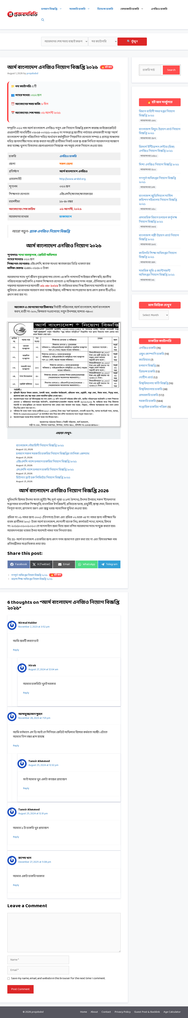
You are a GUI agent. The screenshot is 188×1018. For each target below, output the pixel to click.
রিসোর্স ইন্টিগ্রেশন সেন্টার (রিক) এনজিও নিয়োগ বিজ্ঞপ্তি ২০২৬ (156, 149)
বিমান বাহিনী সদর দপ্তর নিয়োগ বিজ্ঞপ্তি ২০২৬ (157, 113)
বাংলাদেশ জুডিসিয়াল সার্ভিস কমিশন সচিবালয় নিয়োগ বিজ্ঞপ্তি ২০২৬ (158, 200)
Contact (106, 1012)
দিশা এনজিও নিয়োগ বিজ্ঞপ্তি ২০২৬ (159, 165)
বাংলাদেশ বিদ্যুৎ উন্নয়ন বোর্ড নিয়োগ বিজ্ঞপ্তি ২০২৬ (159, 131)
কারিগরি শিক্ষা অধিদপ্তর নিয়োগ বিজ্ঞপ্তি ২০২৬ (158, 255)
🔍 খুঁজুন (132, 41)
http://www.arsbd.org (72, 178)
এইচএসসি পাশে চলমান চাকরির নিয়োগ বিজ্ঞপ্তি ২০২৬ (46, 461)
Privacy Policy (123, 1012)
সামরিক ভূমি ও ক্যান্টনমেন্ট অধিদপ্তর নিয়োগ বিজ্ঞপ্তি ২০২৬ (157, 273)
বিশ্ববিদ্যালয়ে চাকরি (150, 389)
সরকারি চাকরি (77, 9)
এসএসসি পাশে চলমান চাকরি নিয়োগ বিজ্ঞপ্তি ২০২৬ (45, 469)
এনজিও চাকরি (159, 9)
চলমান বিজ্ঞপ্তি (49, 9)
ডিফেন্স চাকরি (105, 9)
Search (171, 70)
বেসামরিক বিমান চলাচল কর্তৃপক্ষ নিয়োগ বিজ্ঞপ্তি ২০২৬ (158, 220)
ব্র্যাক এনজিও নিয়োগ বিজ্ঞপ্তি (50, 231)
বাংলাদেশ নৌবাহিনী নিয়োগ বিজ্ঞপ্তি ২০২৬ (40, 445)
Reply (16, 650)
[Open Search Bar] (43, 20)
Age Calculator (172, 1012)
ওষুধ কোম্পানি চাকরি (151, 353)
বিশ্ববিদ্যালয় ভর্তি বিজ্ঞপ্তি (153, 383)
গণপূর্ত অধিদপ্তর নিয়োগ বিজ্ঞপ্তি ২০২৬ (36, 575)
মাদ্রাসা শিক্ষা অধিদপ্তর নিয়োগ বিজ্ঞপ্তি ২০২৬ (32, 579)
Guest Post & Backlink (147, 1012)
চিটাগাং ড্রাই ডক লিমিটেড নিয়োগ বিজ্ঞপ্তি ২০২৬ (43, 477)
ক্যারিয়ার (144, 359)
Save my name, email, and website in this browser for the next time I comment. (58, 978)
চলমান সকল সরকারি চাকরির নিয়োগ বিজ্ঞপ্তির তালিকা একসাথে (52, 453)
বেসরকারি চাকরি (129, 9)
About (94, 1012)
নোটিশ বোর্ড (146, 377)
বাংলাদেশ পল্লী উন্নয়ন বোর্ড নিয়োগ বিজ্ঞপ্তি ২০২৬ (159, 238)
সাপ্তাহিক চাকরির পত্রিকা (153, 406)
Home (83, 1012)
